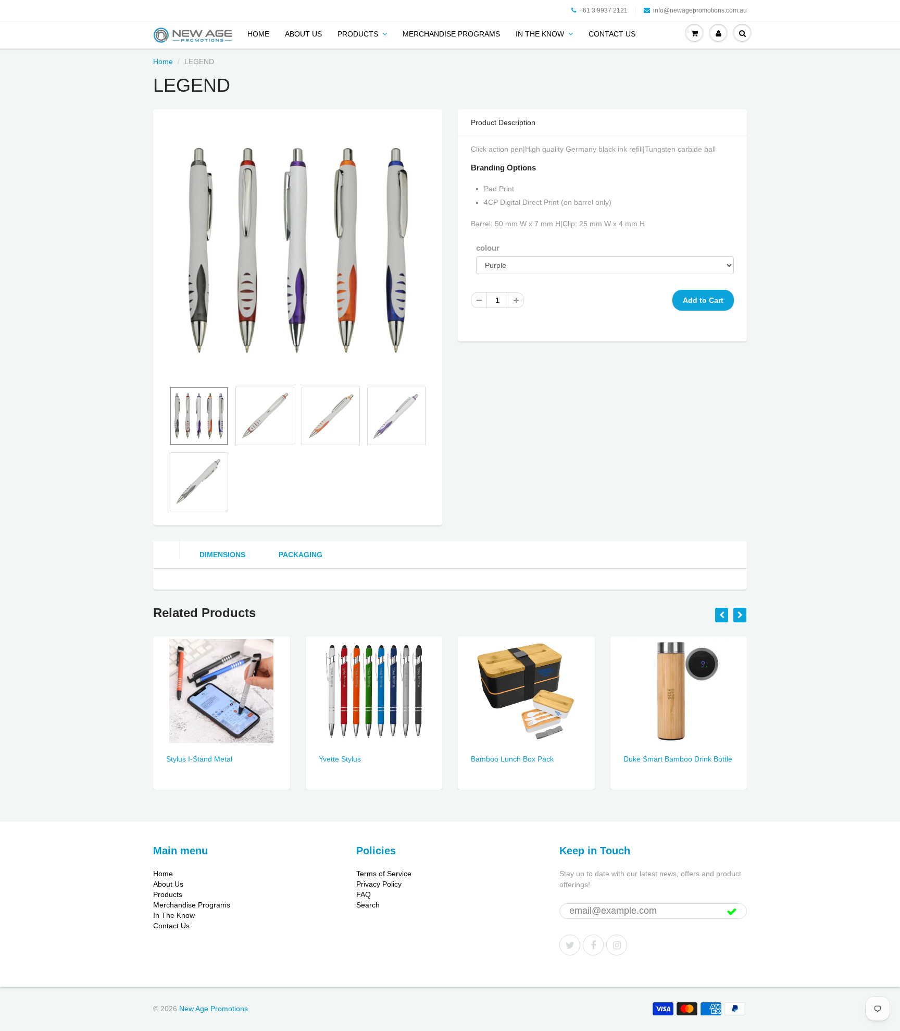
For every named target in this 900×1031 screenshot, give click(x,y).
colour (487, 247)
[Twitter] (569, 945)
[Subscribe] (732, 911)
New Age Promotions (213, 1008)
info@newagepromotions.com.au (700, 10)
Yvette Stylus (340, 759)
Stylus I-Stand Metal (199, 759)
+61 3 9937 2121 (603, 10)
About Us (303, 34)
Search (368, 905)
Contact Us (612, 34)
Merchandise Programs (451, 34)
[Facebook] (593, 945)
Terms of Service (383, 873)
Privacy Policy (379, 884)
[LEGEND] (297, 250)
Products (358, 34)
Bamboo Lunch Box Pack (512, 759)
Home (258, 34)
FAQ (363, 894)
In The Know (540, 34)
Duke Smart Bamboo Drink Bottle (677, 759)
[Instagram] (616, 945)
